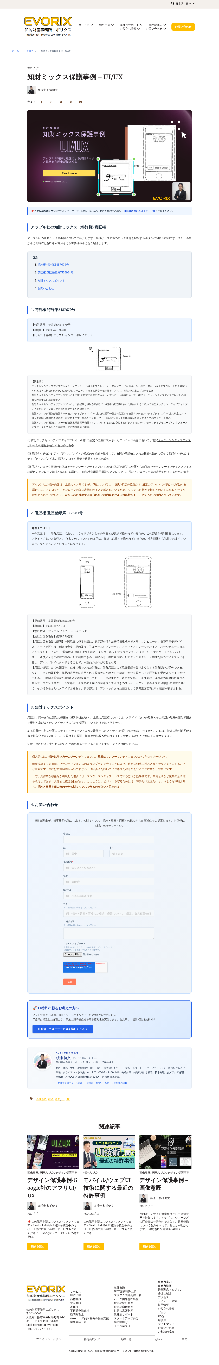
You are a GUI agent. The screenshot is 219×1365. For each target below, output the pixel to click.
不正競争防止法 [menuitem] (79, 1310)
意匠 (57, 1099)
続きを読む (38, 1246)
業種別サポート (129, 25)
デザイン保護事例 (66, 1172)
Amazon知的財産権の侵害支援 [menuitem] (89, 1318)
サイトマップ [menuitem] (166, 1324)
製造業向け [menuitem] (121, 1322)
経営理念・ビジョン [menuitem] (170, 1289)
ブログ (30, 50)
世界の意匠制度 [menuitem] (123, 1310)
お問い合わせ (154, 28)
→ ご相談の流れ (119, 1082)
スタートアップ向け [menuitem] (126, 1318)
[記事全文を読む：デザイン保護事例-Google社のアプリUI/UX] (53, 1152)
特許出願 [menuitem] (75, 1295)
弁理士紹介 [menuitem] (165, 1293)
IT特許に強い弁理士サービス (139, 210)
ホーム (15, 50)
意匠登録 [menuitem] (75, 1303)
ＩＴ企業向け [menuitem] (122, 1326)
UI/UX (50, 1172)
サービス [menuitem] (75, 1291)
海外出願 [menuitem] (119, 1287)
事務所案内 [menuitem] (165, 1281)
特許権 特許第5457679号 (53, 264)
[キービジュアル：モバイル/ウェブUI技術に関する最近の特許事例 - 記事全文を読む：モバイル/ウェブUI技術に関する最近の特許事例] (109, 1152)
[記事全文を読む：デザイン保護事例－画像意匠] (165, 1152)
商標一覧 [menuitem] (125, 1339)
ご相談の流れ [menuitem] (166, 1331)
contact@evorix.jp (45, 1324)
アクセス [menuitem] (163, 1297)
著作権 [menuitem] (74, 1306)
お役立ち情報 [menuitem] (166, 1308)
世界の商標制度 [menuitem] (123, 1306)
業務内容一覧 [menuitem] (78, 1322)
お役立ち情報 (128, 28)
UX (68, 1099)
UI (63, 1099)
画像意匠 (41, 1099)
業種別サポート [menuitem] (123, 1314)
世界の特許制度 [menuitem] (123, 1303)
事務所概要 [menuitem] (165, 1285)
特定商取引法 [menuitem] (92, 1339)
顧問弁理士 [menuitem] (77, 1314)
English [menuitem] (157, 1339)
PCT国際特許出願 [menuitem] (125, 1291)
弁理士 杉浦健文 (48, 90)
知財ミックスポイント (51, 280)
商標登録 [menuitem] (75, 1299)
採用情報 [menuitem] (163, 1304)
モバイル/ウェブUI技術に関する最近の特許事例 (108, 1188)
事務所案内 (155, 25)
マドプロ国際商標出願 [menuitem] (127, 1295)
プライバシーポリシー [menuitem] (50, 1339)
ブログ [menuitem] (162, 1312)
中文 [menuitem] (184, 1339)
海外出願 (104, 25)
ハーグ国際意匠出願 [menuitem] (126, 1299)
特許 (51, 1099)
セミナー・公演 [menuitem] (167, 1301)
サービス (84, 25)
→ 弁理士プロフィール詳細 (69, 1082)
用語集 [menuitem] (162, 1320)
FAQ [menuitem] (161, 1316)
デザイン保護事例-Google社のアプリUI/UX (52, 1188)
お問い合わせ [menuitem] (166, 1328)
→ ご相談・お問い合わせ (97, 1082)
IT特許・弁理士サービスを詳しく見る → (62, 1029)
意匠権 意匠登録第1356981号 (55, 272)
